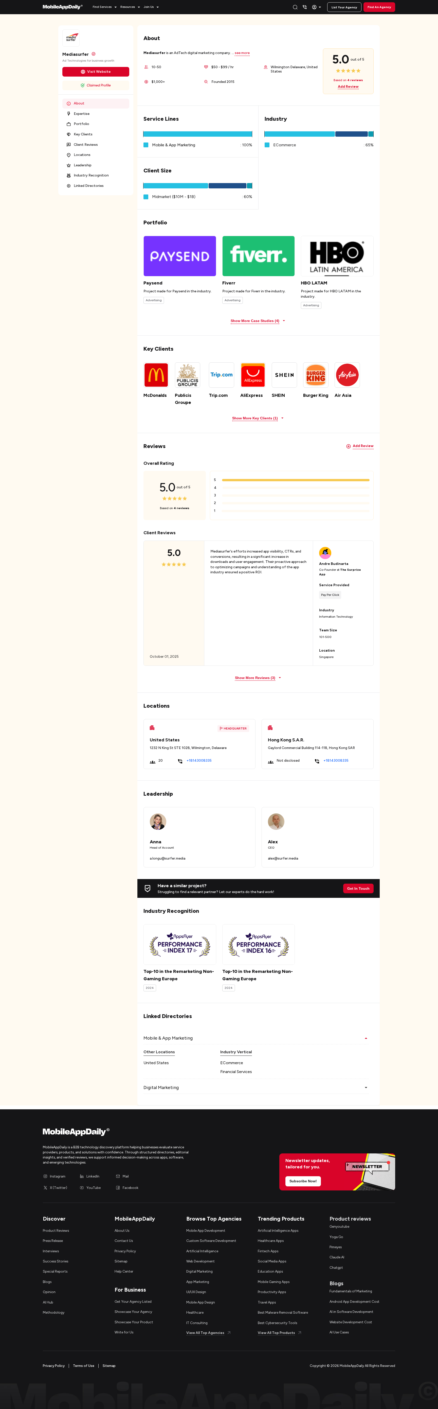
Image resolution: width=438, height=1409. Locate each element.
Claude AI (337, 1257)
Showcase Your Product (134, 1322)
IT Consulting (197, 1323)
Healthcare (195, 1312)
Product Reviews (56, 1230)
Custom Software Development (211, 1241)
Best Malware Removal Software (283, 1312)
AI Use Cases (339, 1332)
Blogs (47, 1282)
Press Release (53, 1241)
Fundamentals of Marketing (351, 1291)
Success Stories (55, 1261)
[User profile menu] (317, 7)
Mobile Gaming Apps (273, 1282)
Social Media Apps (272, 1261)
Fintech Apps (268, 1251)
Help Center (124, 1271)
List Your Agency (344, 7)
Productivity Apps (272, 1292)
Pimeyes (336, 1247)
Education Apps (270, 1271)
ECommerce (231, 1062)
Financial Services (236, 1071)
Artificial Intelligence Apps (278, 1230)
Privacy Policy (125, 1251)
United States (156, 1062)
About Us (122, 1230)
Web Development (200, 1261)
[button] (105, 7)
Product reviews (350, 1219)
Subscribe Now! (303, 1181)
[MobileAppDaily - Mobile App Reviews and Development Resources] (128, 1133)
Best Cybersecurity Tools (277, 1323)
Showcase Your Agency (133, 1312)
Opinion (49, 1292)
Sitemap (121, 1261)
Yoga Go (336, 1237)
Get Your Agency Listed (133, 1301)
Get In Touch (358, 888)
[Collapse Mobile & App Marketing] (366, 1038)
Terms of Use (83, 1366)
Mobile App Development (205, 1230)
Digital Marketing (199, 1271)
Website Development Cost (351, 1322)
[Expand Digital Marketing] (366, 1087)
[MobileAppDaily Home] (63, 7)
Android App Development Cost (354, 1301)
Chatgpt (336, 1267)
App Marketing (197, 1282)
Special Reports (55, 1271)
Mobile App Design (200, 1302)
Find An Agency (379, 7)
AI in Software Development (351, 1312)
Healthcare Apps (271, 1241)
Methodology (53, 1312)
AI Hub (48, 1302)
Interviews (51, 1251)
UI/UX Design (196, 1292)
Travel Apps (267, 1302)
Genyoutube (339, 1226)
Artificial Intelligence (202, 1251)
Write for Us (124, 1332)
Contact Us (124, 1241)
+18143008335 (199, 760)
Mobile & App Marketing (173, 144)
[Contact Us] (305, 7)
